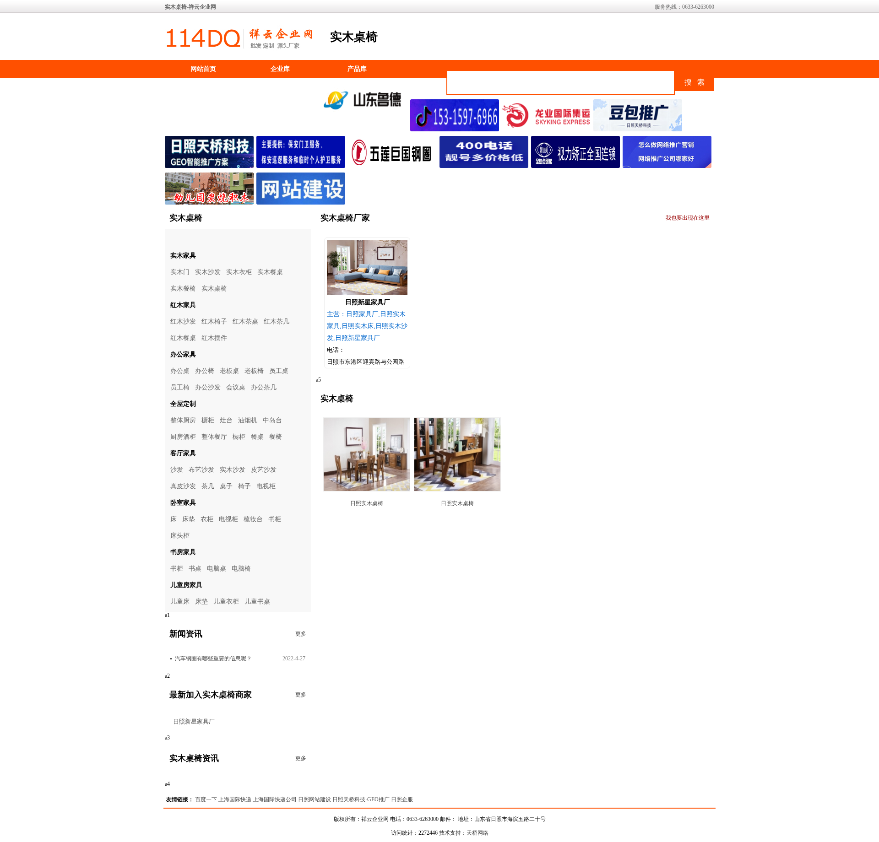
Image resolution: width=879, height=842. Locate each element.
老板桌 (229, 370)
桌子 (226, 486)
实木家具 (183, 255)
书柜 (274, 519)
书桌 (195, 568)
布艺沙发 (201, 469)
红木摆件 (214, 338)
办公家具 (183, 354)
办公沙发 (208, 387)
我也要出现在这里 (688, 218)
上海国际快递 (234, 799)
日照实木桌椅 (366, 503)
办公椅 (204, 370)
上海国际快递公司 (275, 799)
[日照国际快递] (547, 129)
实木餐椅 (183, 288)
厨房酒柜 (183, 436)
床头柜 (180, 535)
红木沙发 (183, 321)
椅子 (244, 486)
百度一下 (206, 799)
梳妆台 (253, 519)
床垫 (188, 519)
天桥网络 (477, 833)
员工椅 (180, 387)
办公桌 (180, 370)
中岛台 (272, 420)
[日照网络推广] (668, 166)
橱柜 (207, 420)
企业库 (280, 68)
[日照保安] (302, 166)
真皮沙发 (183, 486)
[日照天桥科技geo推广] (210, 166)
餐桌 (257, 436)
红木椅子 (214, 321)
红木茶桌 (245, 321)
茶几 (207, 486)
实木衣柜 (239, 272)
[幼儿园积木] (210, 203)
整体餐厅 (214, 436)
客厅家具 (183, 453)
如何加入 (280, 86)
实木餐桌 (270, 272)
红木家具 (183, 305)
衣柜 (207, 519)
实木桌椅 (214, 288)
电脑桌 (216, 568)
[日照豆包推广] (639, 129)
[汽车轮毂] (394, 166)
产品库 (357, 68)
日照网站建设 (314, 799)
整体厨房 (183, 420)
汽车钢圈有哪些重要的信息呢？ (213, 658)
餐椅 (275, 436)
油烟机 (247, 420)
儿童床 (180, 601)
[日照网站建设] (302, 203)
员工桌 (278, 370)
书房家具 (183, 552)
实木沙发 (208, 272)
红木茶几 (276, 321)
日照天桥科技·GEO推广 (361, 799)
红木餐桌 (183, 338)
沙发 (176, 469)
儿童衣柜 (226, 601)
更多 (300, 634)
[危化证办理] (364, 113)
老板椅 (254, 370)
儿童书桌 (257, 601)
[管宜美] (577, 166)
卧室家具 (183, 502)
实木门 (180, 272)
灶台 (226, 420)
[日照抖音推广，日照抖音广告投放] (456, 129)
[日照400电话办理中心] (485, 166)
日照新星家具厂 (194, 721)
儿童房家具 (186, 585)
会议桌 (235, 387)
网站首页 (203, 68)
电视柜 (266, 486)
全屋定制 (183, 403)
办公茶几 (264, 387)
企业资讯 (203, 86)
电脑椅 (241, 568)
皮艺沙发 (264, 469)
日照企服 (402, 799)
